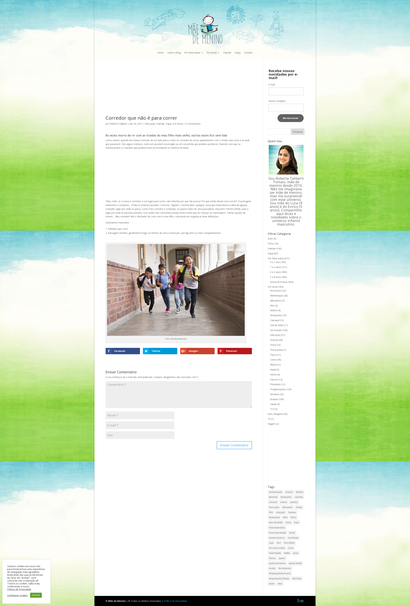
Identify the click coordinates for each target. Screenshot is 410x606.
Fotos (271, 243)
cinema (283, 502)
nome (295, 553)
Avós (270, 238)
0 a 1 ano (275, 262)
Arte (272, 305)
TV (271, 408)
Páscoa (274, 379)
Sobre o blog (174, 52)
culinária (294, 502)
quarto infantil (295, 563)
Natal (273, 369)
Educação (150, 123)
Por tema (212, 52)
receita (272, 568)
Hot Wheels (293, 537)
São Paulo (296, 578)
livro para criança (277, 548)
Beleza (273, 310)
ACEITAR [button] (36, 595)
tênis (280, 583)
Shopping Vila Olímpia (279, 578)
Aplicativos (275, 300)
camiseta (299, 497)
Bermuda (273, 497)
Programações (278, 389)
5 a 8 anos (275, 276)
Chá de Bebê (276, 325)
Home (160, 52)
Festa (273, 344)
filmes (293, 517)
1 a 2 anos (275, 267)
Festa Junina (276, 349)
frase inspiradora (277, 527)
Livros (273, 359)
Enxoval (274, 339)
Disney (299, 507)
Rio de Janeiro (285, 568)
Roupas (274, 399)
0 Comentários (193, 123)
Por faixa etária (192, 52)
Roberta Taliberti (118, 123)
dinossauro (287, 507)
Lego (271, 542)
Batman (299, 492)
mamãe (227, 52)
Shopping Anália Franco (280, 573)
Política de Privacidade (175, 600)
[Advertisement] (179, 91)
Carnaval (274, 320)
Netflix (287, 553)
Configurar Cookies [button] (17, 595)
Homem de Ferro (277, 537)
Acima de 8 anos (278, 281)
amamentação (275, 492)
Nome (273, 374)
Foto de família (276, 522)
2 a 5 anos (275, 272)
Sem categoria (275, 413)
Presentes (275, 384)
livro (279, 542)
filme (285, 517)
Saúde (273, 404)
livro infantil (289, 542)
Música (274, 364)
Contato (248, 52)
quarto (282, 558)
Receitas (274, 394)
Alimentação (276, 295)
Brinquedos (276, 315)
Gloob (292, 532)
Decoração (276, 330)
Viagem (271, 423)
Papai (238, 52)
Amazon (289, 492)
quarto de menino (277, 563)
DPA (271, 512)
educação (280, 512)
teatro (272, 583)
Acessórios (276, 290)
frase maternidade (277, 532)
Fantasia (292, 512)
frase (296, 522)
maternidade (275, 553)
